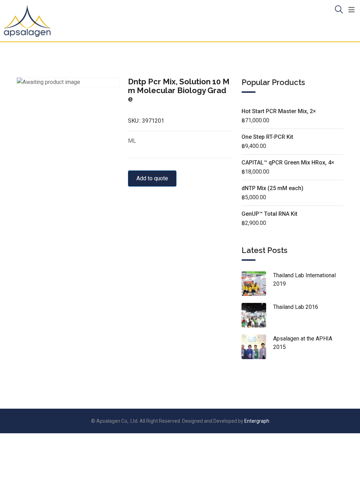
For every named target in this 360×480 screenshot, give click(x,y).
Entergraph (256, 421)
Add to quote (152, 178)
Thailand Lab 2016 (295, 307)
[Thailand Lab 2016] (257, 315)
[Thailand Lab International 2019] (257, 283)
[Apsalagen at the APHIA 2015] (257, 347)
